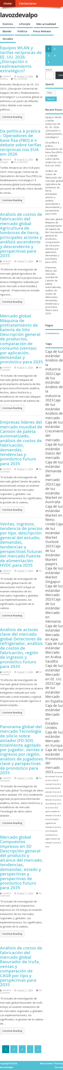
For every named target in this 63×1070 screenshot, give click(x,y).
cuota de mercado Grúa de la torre (53, 784)
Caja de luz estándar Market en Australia (53, 493)
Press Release (42, 31)
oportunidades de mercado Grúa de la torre (53, 815)
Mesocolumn (46, 1063)
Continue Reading (12, 117)
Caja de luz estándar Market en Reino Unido (54, 515)
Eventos (8, 24)
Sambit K (7, 76)
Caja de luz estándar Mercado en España (53, 692)
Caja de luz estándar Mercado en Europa (54, 739)
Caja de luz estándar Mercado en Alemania (53, 610)
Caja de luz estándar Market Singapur (54, 575)
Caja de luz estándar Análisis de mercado (54, 409)
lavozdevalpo (18, 15)
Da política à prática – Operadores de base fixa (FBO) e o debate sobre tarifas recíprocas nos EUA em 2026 (20, 142)
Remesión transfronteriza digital (51, 835)
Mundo (7, 31)
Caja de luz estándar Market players (52, 555)
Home (8, 3)
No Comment (20, 78)
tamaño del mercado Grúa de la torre (53, 843)
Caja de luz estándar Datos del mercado (54, 451)
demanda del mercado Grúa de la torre (53, 792)
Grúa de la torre (56, 796)
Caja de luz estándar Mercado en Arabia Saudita (54, 652)
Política (22, 31)
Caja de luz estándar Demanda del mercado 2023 (54, 473)
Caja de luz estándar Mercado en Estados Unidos (54, 716)
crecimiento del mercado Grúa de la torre (54, 776)
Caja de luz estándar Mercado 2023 (54, 593)
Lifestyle (24, 24)
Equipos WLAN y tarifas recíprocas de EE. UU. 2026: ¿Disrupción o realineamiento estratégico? (21, 59)
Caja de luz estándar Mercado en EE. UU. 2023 (54, 674)
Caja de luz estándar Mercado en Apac (54, 632)
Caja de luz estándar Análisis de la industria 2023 (54, 386)
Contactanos (27, 3)
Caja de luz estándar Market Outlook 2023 (54, 535)
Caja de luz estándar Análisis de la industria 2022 (54, 362)
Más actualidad (46, 24)
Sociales (8, 38)
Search (48, 69)
